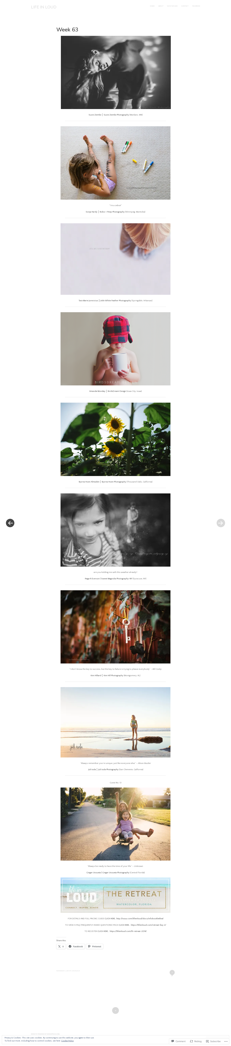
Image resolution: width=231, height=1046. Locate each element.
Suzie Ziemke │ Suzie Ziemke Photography (109, 115)
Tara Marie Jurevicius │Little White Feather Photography (105, 300)
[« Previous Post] (10, 523)
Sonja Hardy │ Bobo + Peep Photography (105, 212)
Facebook (196, 6)
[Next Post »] (221, 523)
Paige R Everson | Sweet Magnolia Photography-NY (108, 578)
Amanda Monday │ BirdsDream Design (107, 391)
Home (152, 6)
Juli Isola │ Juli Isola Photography (103, 769)
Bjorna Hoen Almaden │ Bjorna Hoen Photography (102, 482)
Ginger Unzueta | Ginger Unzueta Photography (107, 872)
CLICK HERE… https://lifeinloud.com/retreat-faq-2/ (142, 925)
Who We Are (172, 6)
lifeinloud (76, 971)
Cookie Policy (67, 1041)
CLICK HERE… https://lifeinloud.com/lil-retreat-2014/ (122, 931)
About (160, 6)
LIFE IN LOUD (43, 7)
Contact (184, 6)
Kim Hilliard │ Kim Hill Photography (107, 675)
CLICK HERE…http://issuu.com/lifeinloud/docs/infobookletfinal (134, 918)
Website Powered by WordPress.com (45, 1034)
